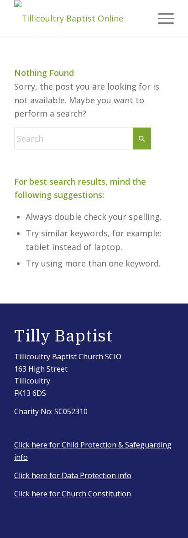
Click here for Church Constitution (72, 494)
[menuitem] (161, 18)
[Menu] (161, 18)
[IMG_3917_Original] (78, 18)
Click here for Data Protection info (72, 475)
